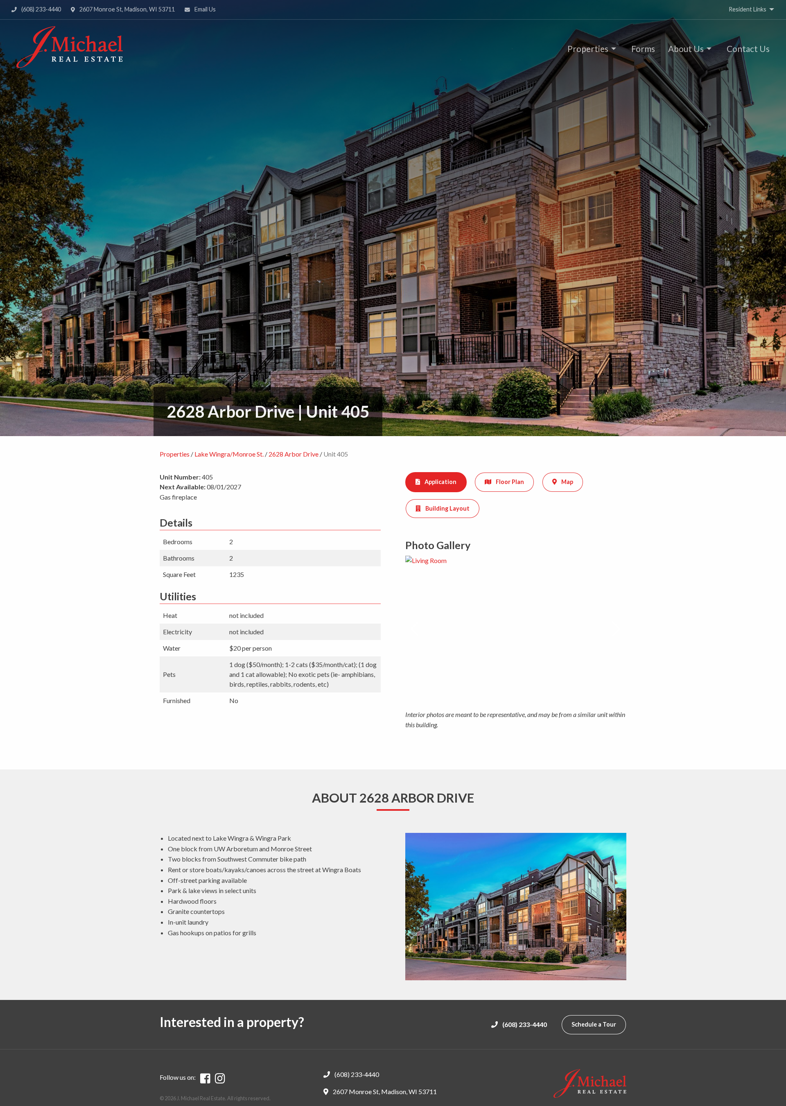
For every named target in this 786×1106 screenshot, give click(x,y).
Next (616, 629)
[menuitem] (589, 48)
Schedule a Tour (593, 1024)
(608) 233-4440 (40, 9)
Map (566, 481)
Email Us (204, 9)
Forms (643, 48)
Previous (415, 629)
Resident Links (747, 9)
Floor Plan (509, 481)
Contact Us (748, 48)
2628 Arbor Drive (293, 454)
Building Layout (447, 508)
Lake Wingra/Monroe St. (229, 454)
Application (439, 481)
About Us (686, 48)
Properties (587, 48)
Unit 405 (335, 454)
